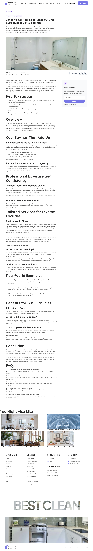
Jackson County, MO (52, 472)
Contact (58, 3)
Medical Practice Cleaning (33, 473)
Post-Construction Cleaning (33, 479)
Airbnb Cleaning (30, 466)
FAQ (47, 3)
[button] (24, 3)
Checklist (52, 3)
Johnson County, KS (52, 470)
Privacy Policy (85, 547)
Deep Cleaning (30, 463)
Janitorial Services (31, 471)
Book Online (83, 3)
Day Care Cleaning (31, 476)
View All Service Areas (52, 475)
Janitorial (8, 123)
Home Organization (31, 484)
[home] (11, 3)
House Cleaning (30, 458)
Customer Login (10, 473)
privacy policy (73, 104)
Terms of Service (76, 547)
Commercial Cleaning (32, 468)
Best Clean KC (29, 357)
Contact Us (8, 468)
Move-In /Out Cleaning (32, 481)
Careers (8, 479)
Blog (7, 481)
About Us (41, 3)
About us (8, 463)
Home (7, 458)
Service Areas (9, 461)
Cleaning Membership (32, 461)
